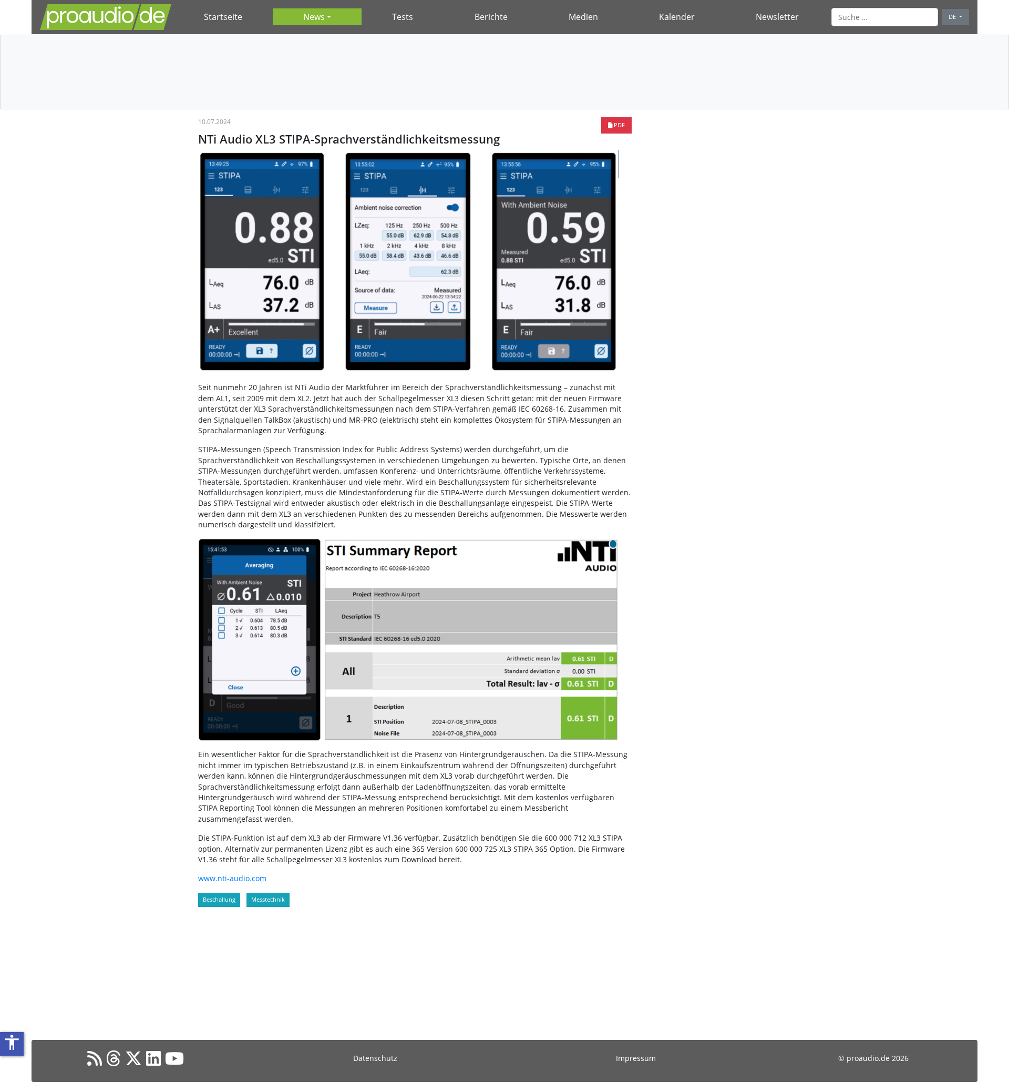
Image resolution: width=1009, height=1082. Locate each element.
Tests (402, 17)
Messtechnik (268, 899)
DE (953, 17)
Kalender (677, 17)
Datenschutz (375, 1058)
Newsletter (777, 17)
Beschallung (219, 899)
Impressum (636, 1058)
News (314, 17)
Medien (583, 17)
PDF (618, 125)
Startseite (223, 17)
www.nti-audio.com (232, 878)
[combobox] (884, 17)
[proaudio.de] (105, 17)
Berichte (491, 17)
